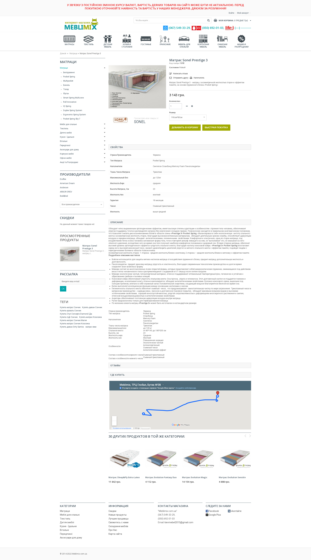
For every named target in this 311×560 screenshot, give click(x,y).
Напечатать (199, 78)
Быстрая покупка (216, 127)
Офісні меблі (66, 158)
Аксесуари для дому (69, 150)
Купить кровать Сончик (70, 311)
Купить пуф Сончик (69, 317)
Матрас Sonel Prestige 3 (89, 247)
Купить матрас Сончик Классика (75, 323)
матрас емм (91, 327)
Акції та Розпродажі (69, 162)
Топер (66, 89)
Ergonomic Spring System (74, 114)
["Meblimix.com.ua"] (80, 24)
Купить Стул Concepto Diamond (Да (76, 314)
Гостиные (146, 44)
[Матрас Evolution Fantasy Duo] (161, 458)
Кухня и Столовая (127, 45)
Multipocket (68, 81)
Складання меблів (118, 526)
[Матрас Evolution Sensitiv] (235, 458)
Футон (66, 93)
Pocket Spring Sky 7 (71, 119)
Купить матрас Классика (90, 317)
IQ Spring (67, 106)
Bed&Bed (64, 196)
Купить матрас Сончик (70, 307)
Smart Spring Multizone (73, 98)
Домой (63, 53)
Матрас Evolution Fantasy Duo (161, 477)
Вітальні (63, 141)
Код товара (174, 63)
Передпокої (65, 145)
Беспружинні (69, 72)
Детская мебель (108, 45)
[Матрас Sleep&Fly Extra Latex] (124, 458)
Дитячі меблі (66, 133)
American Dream (67, 183)
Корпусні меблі (67, 154)
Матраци (73, 53)
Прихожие (165, 44)
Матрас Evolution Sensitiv (232, 477)
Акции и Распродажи (241, 45)
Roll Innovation (69, 102)
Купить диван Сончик (92, 307)
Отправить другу (180, 78)
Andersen (64, 187)
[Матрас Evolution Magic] (198, 458)
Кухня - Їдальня (67, 137)
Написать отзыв (180, 73)
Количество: (174, 101)
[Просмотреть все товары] (120, 120)
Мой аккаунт (243, 13)
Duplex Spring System (72, 110)
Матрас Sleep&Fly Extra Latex (124, 477)
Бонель (66, 85)
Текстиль (89, 44)
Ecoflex (63, 179)
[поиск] (208, 20)
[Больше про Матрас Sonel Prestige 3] (69, 254)
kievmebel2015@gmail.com (179, 522)
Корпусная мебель (203, 45)
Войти (231, 13)
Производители (75, 174)
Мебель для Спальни (184, 45)
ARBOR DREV (66, 192)
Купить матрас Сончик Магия (73, 320)
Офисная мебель (222, 45)
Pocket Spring (69, 77)
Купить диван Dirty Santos (72, 327)
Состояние (174, 67)
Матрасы (69, 44)
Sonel (140, 122)
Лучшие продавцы (118, 518)
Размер (172, 112)
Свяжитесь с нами (118, 522)
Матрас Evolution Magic (194, 477)
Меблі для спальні (68, 124)
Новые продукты (118, 514)
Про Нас (113, 530)
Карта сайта (115, 534)
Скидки (67, 218)
